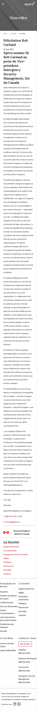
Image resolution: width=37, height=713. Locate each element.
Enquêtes (4, 592)
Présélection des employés (7, 625)
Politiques (7, 562)
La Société (13, 33)
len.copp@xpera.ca (12, 522)
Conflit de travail (6, 602)
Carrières (7, 574)
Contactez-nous (27, 638)
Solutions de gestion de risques (8, 597)
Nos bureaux (25, 644)
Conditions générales (28, 699)
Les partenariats (10, 551)
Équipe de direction (11, 547)
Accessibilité (16, 699)
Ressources (8, 566)
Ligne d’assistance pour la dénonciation (8, 618)
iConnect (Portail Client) (7, 645)
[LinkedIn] (14, 704)
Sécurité (3, 631)
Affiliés (6, 558)
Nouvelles (7, 570)
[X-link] (19, 704)
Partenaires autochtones (23, 598)
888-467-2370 (10, 516)
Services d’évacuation (9, 606)
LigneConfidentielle (8, 650)
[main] (18, 289)
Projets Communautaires (7, 611)
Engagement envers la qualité (15, 554)
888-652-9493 (24, 653)
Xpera (5, 33)
